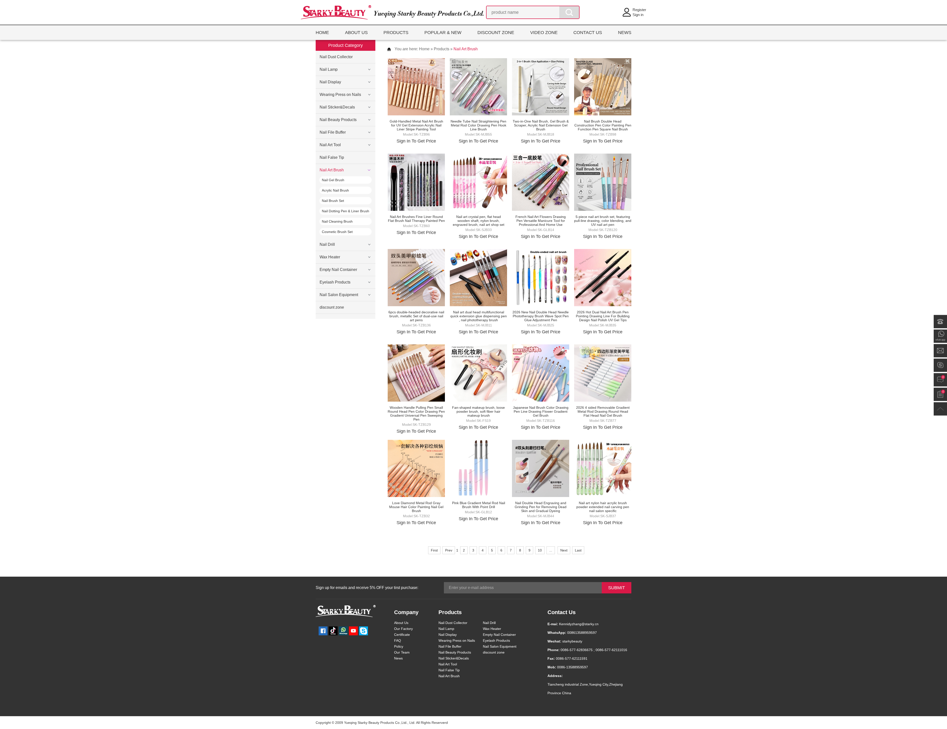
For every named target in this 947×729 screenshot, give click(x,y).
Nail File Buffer (333, 132)
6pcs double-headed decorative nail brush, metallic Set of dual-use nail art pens (416, 316)
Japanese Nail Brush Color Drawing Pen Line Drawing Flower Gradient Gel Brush (540, 411)
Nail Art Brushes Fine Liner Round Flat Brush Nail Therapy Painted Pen (416, 219)
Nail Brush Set (333, 201)
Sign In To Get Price (416, 141)
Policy (398, 646)
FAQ (397, 640)
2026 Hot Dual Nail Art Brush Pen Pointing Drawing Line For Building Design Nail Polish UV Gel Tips (603, 316)
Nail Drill (327, 244)
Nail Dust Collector (336, 57)
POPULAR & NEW (442, 32)
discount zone (332, 307)
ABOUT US (356, 32)
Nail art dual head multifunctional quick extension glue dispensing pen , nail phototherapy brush (478, 316)
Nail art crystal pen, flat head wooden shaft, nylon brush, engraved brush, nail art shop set (478, 221)
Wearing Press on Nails (340, 94)
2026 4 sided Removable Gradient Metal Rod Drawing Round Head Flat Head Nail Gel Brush (603, 411)
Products (441, 49)
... (550, 550)
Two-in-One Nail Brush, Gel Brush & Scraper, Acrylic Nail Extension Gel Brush (541, 125)
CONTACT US (587, 32)
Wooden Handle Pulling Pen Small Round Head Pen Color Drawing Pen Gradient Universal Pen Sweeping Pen (416, 413)
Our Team (402, 652)
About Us (401, 623)
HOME (322, 32)
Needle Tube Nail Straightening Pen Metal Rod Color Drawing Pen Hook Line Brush (478, 125)
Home (424, 49)
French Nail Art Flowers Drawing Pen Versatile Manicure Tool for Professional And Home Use (540, 221)
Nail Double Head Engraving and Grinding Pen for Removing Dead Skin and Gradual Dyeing (540, 507)
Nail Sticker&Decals (337, 107)
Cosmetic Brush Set (337, 232)
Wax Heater (330, 257)
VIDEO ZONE (544, 32)
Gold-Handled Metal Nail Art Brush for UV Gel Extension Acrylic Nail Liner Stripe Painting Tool (416, 125)
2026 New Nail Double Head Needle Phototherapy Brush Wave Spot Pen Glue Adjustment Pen (540, 316)
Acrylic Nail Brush (335, 190)
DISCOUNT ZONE (495, 32)
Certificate (402, 635)
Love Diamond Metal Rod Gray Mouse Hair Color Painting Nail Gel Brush (416, 507)
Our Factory (403, 629)
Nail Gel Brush (333, 180)
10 (540, 550)
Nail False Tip (332, 157)
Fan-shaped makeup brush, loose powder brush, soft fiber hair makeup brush (478, 411)
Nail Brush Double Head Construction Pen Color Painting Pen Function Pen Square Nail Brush (602, 125)
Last (578, 550)
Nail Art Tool (330, 145)
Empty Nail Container (338, 269)
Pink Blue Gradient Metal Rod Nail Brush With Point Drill (478, 505)
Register (639, 10)
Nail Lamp (329, 69)
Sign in (638, 15)
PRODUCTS (395, 32)
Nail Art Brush (332, 170)
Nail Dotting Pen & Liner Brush (345, 211)
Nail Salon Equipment (339, 295)
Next (563, 550)
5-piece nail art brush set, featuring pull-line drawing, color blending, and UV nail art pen (602, 221)
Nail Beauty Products (338, 120)
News (398, 658)
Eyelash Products (335, 282)
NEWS (624, 32)
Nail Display (330, 82)
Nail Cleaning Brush (337, 221)
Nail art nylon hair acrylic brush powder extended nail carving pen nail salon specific (602, 507)
